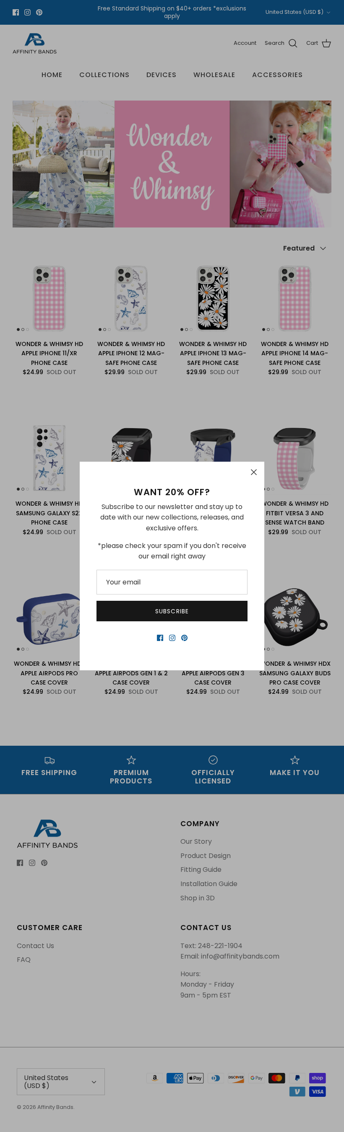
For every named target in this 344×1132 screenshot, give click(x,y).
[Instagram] (172, 638)
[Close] (254, 472)
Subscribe (172, 611)
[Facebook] (160, 638)
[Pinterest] (184, 638)
